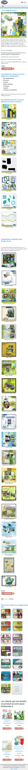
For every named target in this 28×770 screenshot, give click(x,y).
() (24, 2)
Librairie (6, 681)
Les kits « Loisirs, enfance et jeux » (6, 626)
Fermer (15, 769)
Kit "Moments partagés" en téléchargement (7, 721)
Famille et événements (17, 619)
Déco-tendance (5, 619)
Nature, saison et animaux (17, 631)
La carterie (6, 663)
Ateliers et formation (17, 676)
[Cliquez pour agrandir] (9, 111)
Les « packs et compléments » (17, 638)
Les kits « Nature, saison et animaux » (17, 626)
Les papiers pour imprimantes (17, 663)
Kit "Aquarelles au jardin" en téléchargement (7, 753)
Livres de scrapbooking (6, 676)
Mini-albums (6, 644)
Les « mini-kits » (6, 651)
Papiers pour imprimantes (18, 669)
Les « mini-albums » (6, 638)
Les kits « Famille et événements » (17, 613)
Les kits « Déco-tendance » (6, 613)
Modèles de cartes (18, 656)
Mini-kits (6, 656)
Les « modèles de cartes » (17, 651)
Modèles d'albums (6, 688)
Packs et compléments (17, 644)
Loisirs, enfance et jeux (6, 631)
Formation (17, 681)
